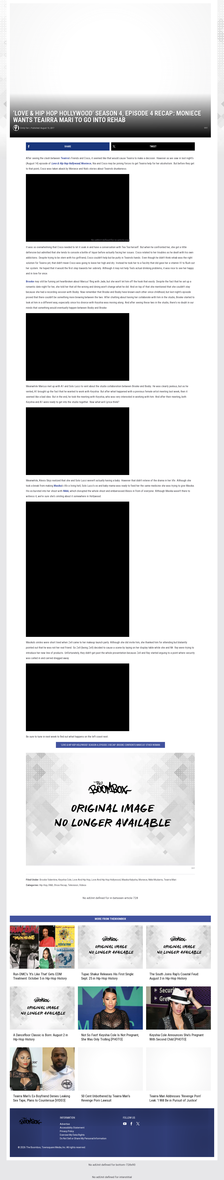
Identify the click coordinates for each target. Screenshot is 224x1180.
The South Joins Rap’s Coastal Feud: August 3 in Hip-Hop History (174, 976)
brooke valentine (48, 879)
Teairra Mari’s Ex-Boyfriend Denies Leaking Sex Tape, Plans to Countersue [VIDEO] (41, 1098)
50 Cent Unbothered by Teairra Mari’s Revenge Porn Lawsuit (105, 1098)
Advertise (65, 1124)
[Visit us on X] (139, 1124)
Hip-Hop (43, 885)
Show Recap (60, 885)
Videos (82, 885)
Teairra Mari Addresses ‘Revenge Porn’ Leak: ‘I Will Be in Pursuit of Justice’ (175, 1098)
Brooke (30, 281)
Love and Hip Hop (81, 879)
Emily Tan (24, 128)
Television (73, 885)
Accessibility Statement (72, 1127)
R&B (51, 885)
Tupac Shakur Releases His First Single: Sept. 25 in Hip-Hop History (107, 976)
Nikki (66, 491)
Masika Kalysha (130, 879)
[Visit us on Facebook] (132, 1124)
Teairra (65, 158)
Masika (58, 485)
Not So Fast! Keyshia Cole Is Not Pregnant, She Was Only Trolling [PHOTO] (110, 1037)
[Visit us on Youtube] (126, 1124)
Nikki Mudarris (155, 879)
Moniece (86, 163)
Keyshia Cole (64, 879)
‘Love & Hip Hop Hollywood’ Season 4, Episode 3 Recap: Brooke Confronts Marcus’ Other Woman (110, 745)
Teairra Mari (170, 879)
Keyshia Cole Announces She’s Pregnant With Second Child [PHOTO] (176, 1037)
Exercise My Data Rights (72, 1135)
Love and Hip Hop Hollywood (106, 879)
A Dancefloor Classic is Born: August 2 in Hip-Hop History (40, 1037)
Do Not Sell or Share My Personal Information (83, 1138)
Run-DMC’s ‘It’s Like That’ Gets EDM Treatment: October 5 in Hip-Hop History (40, 976)
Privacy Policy (67, 1131)
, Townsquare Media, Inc (53, 1147)
